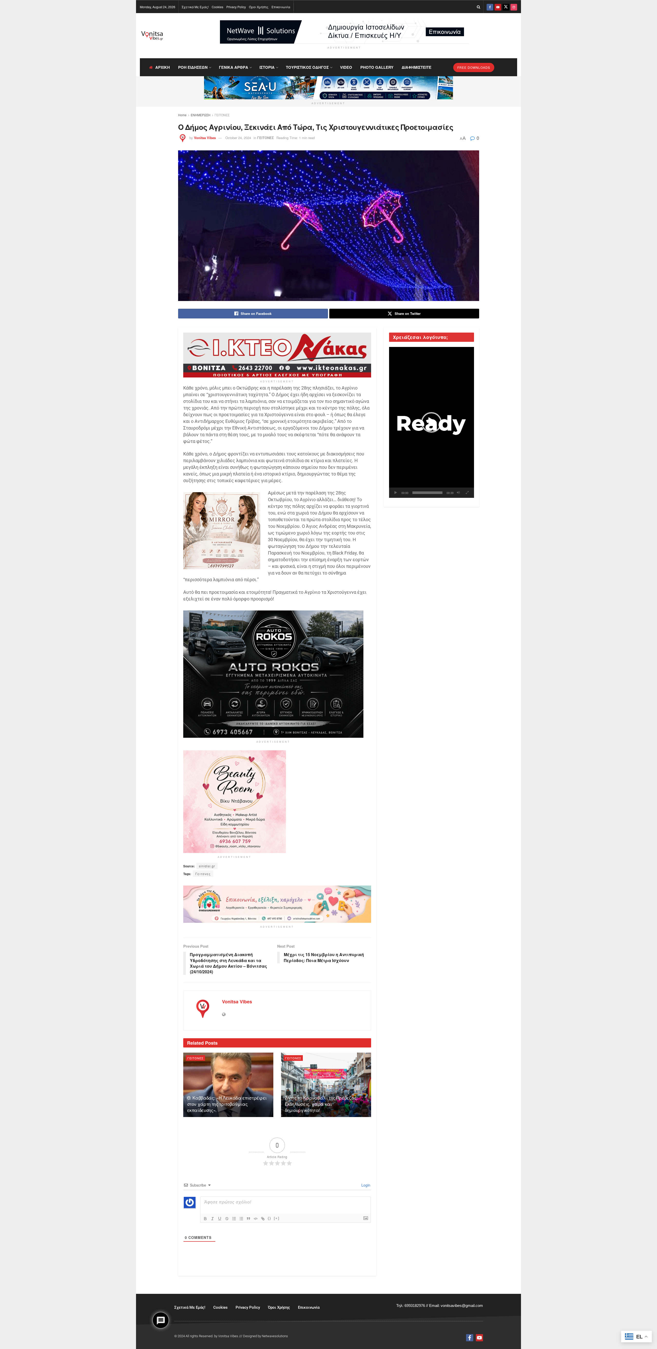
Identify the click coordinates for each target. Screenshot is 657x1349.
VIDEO (346, 67)
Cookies (217, 7)
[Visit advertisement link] (344, 32)
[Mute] (458, 492)
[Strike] (226, 1219)
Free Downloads (473, 67)
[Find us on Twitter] (506, 7)
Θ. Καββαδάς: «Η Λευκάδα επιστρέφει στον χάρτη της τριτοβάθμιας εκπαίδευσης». (227, 1103)
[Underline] (219, 1219)
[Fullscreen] (467, 492)
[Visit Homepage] (152, 36)
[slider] (427, 492)
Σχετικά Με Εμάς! (195, 7)
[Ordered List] (234, 1219)
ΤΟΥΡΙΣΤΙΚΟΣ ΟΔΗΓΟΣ (307, 67)
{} (269, 1218)
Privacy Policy (236, 7)
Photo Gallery (376, 67)
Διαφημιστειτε (416, 67)
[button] (431, 422)
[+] (276, 1218)
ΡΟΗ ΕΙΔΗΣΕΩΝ (193, 67)
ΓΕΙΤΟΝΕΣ (222, 115)
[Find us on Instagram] (513, 7)
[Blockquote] (248, 1219)
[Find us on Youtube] (498, 7)
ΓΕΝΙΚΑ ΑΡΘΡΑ (233, 67)
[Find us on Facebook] (490, 7)
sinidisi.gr (207, 866)
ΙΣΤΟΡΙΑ (267, 67)
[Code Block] (255, 1219)
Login (365, 1185)
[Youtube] (479, 1337)
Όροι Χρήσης (258, 7)
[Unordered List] (241, 1219)
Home (182, 115)
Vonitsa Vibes (205, 137)
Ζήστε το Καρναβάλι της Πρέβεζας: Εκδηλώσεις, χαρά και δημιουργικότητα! (321, 1103)
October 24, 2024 (238, 137)
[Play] (395, 492)
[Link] (262, 1219)
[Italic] (212, 1219)
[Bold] (205, 1219)
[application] (431, 422)
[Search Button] (478, 7)
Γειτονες (203, 873)
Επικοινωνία (281, 7)
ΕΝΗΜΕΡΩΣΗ (200, 115)
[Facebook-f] (469, 1337)
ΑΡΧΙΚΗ (162, 67)
